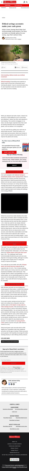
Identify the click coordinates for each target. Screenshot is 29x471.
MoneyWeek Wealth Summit (21, 419)
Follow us (18, 67)
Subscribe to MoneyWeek (8, 410)
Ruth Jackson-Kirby (11, 37)
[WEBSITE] (12, 384)
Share (4, 67)
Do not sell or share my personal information (14, 456)
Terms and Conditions (14, 447)
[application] (14, 202)
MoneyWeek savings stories (21, 427)
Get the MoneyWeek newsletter (21, 410)
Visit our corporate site (19, 467)
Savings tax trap (12, 7)
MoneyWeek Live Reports (15, 421)
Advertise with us (14, 454)
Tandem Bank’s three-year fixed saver (16, 252)
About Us (14, 443)
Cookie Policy (14, 451)
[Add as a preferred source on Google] (14, 460)
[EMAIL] (14, 384)
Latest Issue (14, 413)
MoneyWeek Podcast (7, 419)
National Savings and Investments (10, 341)
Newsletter (25, 67)
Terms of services (16, 367)
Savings (3, 17)
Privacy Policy (14, 449)
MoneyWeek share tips (7, 427)
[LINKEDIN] (9, 384)
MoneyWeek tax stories (14, 430)
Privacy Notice (17, 368)
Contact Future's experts (14, 445)
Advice (19, 39)
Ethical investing (5, 81)
